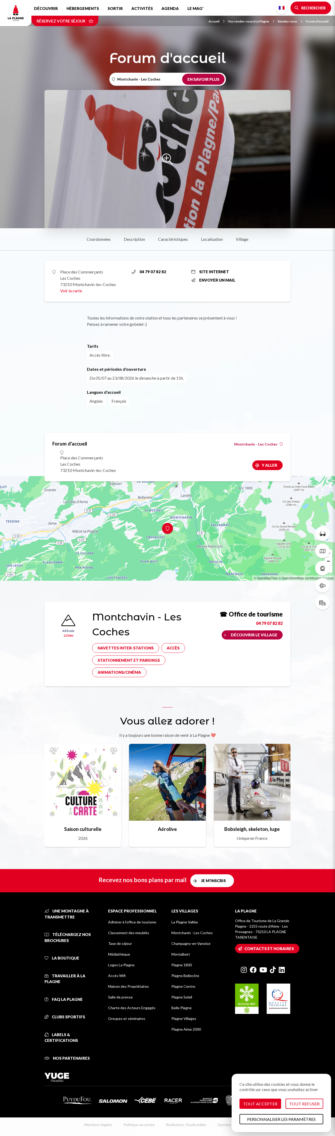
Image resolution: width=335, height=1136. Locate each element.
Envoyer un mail (217, 280)
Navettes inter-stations (126, 648)
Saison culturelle (83, 829)
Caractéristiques (173, 239)
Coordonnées (99, 239)
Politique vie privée (139, 1124)
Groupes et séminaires (126, 1018)
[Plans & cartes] (322, 551)
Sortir (115, 8)
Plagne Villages (183, 1018)
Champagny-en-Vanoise (190, 943)
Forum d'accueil (317, 21)
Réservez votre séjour (61, 21)
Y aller (269, 465)
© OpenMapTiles (266, 578)
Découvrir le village (254, 634)
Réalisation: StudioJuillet (186, 1124)
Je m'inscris (213, 880)
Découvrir (46, 8)
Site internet (214, 271)
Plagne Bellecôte (185, 975)
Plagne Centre (183, 986)
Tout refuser (304, 1103)
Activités (142, 8)
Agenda (170, 8)
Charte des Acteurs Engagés (131, 1008)
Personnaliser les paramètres (281, 1119)
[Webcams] (322, 568)
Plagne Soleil (181, 997)
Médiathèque (119, 954)
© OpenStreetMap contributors (300, 578)
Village (242, 239)
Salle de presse (120, 997)
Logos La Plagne (121, 965)
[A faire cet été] (322, 533)
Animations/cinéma (119, 672)
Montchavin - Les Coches (255, 444)
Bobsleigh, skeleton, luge (252, 829)
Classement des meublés (128, 933)
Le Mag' (195, 8)
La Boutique (65, 958)
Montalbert (180, 954)
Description (134, 239)
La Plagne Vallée (184, 922)
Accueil (214, 21)
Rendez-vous (287, 21)
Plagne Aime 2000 (186, 1029)
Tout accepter (260, 1103)
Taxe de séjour (120, 943)
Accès (173, 648)
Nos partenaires (71, 1058)
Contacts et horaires (269, 948)
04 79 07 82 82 (152, 271)
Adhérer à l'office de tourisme (132, 922)
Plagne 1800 (181, 965)
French (281, 8)
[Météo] (322, 585)
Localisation (212, 239)
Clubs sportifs (68, 1016)
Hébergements (82, 8)
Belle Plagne (181, 1008)
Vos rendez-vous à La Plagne (248, 21)
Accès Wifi (117, 975)
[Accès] (322, 602)
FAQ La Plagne (67, 999)
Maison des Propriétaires (128, 986)
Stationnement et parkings (129, 660)
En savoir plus (203, 79)
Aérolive (167, 829)
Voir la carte (71, 290)
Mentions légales (98, 1124)
